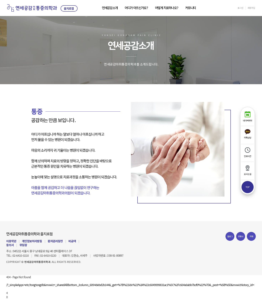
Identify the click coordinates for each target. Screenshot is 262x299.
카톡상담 (247, 137)
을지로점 (69, 8)
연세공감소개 (110, 8)
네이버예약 (247, 120)
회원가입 (251, 7)
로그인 (240, 7)
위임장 (23, 245)
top (248, 186)
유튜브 (240, 236)
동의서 (10, 245)
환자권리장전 (55, 241)
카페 (251, 236)
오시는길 (247, 173)
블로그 (230, 236)
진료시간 (247, 156)
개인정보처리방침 (32, 241)
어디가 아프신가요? (136, 8)
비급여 (72, 241)
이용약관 (11, 241)
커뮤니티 (190, 8)
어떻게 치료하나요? (166, 8)
